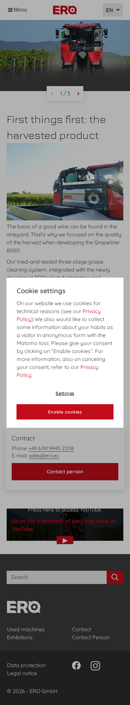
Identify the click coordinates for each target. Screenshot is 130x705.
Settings (65, 393)
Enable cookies (65, 411)
